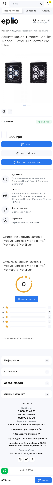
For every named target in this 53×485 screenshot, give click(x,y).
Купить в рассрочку (28, 162)
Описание (31, 11)
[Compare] (3, 111)
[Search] (41, 4)
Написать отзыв (26, 299)
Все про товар (11, 11)
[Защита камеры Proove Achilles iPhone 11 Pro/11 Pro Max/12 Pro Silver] (26, 78)
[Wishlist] (10, 111)
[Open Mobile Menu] (4, 4)
